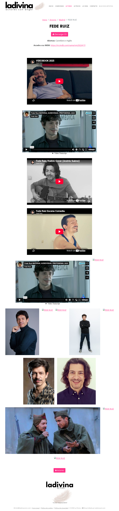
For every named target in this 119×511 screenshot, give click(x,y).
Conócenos (59, 6)
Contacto (93, 6)
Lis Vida (85, 6)
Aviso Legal (36, 508)
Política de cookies (47, 508)
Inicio (51, 6)
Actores (69, 6)
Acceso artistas (106, 6)
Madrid (62, 20)
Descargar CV (60, 34)
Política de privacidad (61, 508)
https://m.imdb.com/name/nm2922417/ (68, 45)
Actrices (77, 6)
